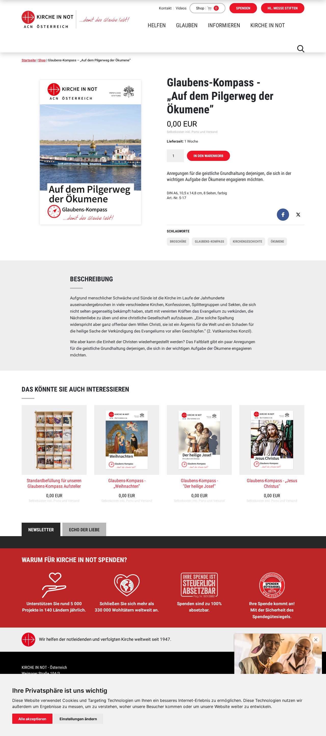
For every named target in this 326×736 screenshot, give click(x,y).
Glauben (187, 25)
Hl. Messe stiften (283, 8)
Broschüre (178, 241)
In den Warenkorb (208, 156)
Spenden (243, 8)
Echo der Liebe (84, 529)
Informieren (224, 25)
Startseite (29, 60)
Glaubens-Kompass (209, 241)
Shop (200, 8)
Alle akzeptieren (32, 719)
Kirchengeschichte (247, 241)
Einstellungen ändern (78, 719)
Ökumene (277, 241)
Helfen (157, 25)
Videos (181, 8)
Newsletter (41, 529)
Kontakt (165, 8)
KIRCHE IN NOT (267, 25)
